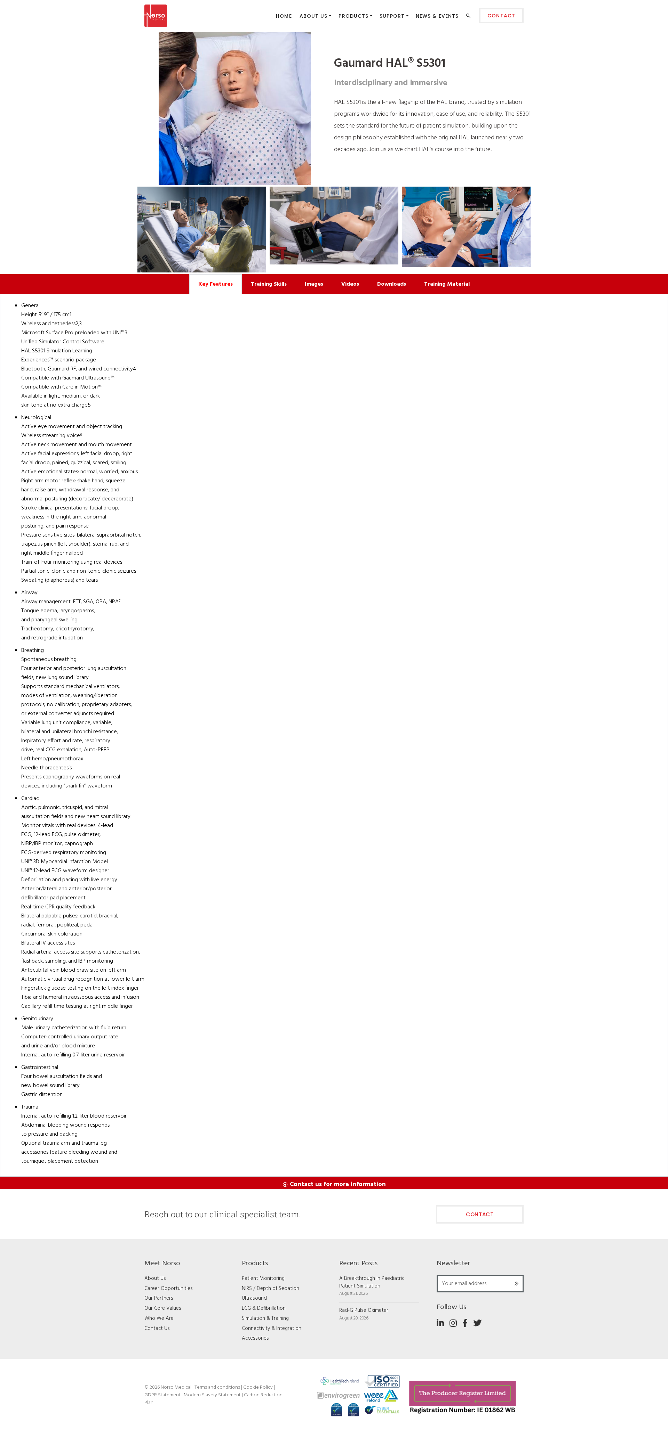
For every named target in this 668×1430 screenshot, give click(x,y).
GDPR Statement (163, 1395)
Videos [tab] (350, 284)
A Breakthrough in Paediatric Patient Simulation (371, 1282)
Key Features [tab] (215, 284)
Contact (480, 1214)
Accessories (255, 1338)
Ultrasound (254, 1298)
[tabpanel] (334, 735)
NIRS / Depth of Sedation (270, 1288)
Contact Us (157, 1328)
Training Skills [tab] (269, 284)
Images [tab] (314, 284)
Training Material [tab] (447, 284)
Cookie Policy (258, 1387)
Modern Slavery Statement (213, 1395)
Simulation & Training (265, 1318)
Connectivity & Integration (271, 1328)
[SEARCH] (469, 17)
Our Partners (158, 1298)
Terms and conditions (217, 1387)
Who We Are (159, 1318)
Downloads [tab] (391, 284)
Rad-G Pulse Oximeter (363, 1310)
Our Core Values (162, 1308)
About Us (155, 1278)
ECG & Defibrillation (264, 1308)
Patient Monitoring (263, 1278)
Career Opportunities (168, 1288)
